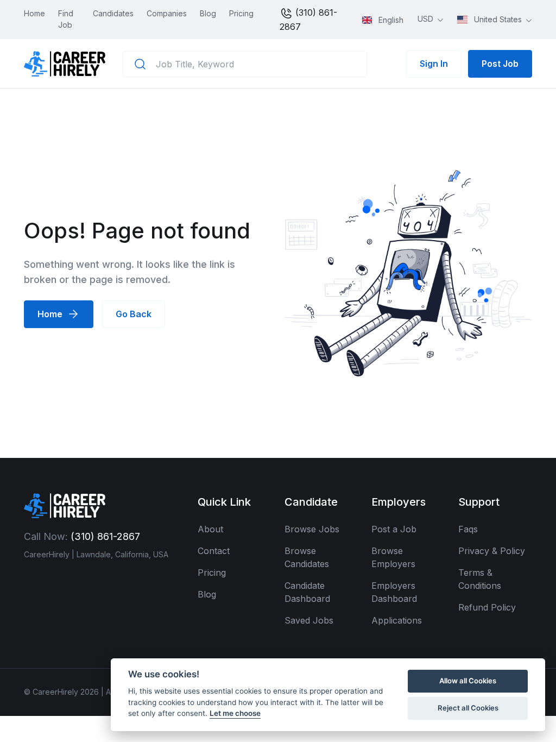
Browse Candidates (307, 557)
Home (34, 13)
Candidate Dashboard (307, 592)
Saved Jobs (309, 620)
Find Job (65, 19)
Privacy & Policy (491, 550)
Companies (167, 13)
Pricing (241, 13)
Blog (208, 13)
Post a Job (393, 529)
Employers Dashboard (394, 592)
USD (426, 18)
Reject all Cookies (468, 707)
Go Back (133, 314)
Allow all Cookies (467, 680)
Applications (396, 620)
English (389, 19)
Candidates (113, 13)
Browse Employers (393, 557)
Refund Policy (487, 607)
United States (498, 19)
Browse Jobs (312, 529)
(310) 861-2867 (308, 19)
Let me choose (235, 713)
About (210, 529)
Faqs (468, 529)
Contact (214, 550)
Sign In (434, 63)
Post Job (500, 63)
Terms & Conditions (479, 579)
